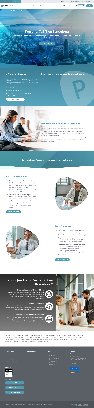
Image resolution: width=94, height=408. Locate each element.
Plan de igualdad (53, 362)
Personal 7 (8, 11)
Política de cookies (48, 404)
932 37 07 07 (74, 354)
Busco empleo (81, 5)
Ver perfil (74, 368)
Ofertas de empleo (37, 5)
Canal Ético (15, 383)
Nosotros (52, 5)
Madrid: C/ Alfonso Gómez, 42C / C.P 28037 (79, 362)
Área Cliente (16, 1)
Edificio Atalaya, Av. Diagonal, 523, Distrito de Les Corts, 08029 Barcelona (23, 94)
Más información (13, 211)
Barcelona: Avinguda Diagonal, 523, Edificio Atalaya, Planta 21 (79, 359)
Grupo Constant (73, 5)
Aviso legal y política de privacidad (34, 404)
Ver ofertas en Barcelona (47, 44)
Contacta (15, 99)
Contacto (89, 5)
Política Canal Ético (14, 387)
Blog (67, 5)
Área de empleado (6, 1)
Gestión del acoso (15, 392)
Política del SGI (53, 361)
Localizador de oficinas (68, 1)
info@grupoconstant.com (83, 1)
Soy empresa (46, 5)
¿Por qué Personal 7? (60, 5)
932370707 (9, 80)
